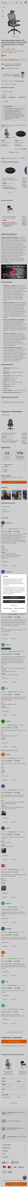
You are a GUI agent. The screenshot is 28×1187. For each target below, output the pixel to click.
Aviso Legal (14, 611)
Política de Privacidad (19, 608)
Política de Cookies (8, 608)
